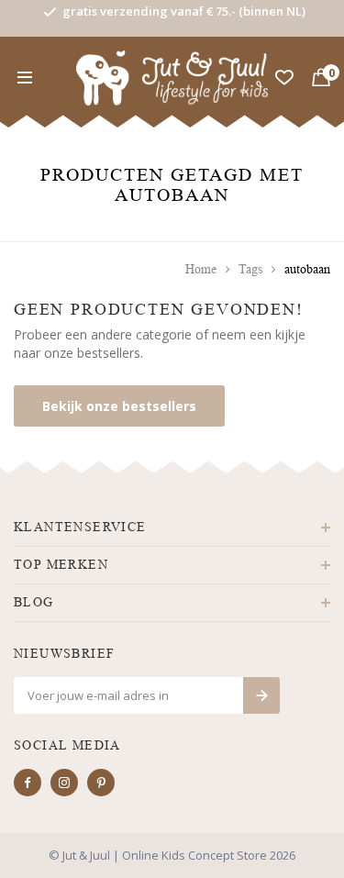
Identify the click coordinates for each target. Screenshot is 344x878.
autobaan (307, 269)
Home (200, 269)
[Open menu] (25, 78)
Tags (250, 269)
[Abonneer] (261, 695)
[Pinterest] (101, 782)
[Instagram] (64, 782)
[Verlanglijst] (284, 78)
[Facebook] (27, 782)
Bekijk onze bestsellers (119, 406)
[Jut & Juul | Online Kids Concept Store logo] (172, 76)
